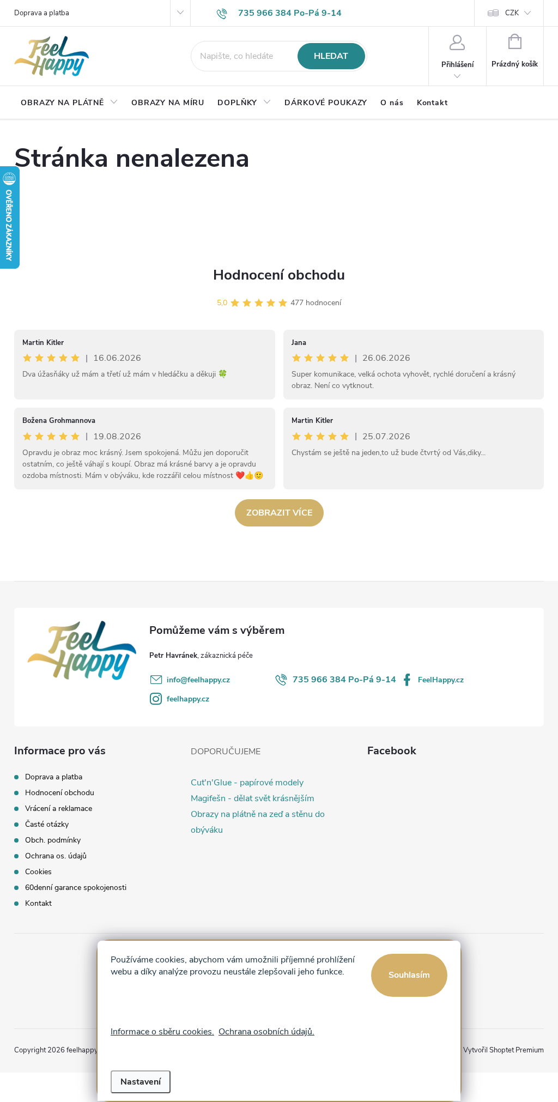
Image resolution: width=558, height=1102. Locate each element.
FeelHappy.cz (441, 680)
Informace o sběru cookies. (162, 1032)
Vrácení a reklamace (58, 808)
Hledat (331, 56)
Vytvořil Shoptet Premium (503, 1050)
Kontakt (38, 903)
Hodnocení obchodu (279, 274)
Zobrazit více (279, 513)
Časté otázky (47, 824)
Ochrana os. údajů (56, 856)
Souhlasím (409, 975)
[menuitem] (69, 103)
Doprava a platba (41, 13)
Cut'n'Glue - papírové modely (247, 783)
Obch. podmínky (53, 840)
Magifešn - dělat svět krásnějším (252, 798)
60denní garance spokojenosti (75, 887)
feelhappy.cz (188, 699)
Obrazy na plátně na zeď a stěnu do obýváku (258, 822)
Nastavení (140, 1082)
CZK (512, 13)
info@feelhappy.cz (198, 680)
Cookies (38, 872)
